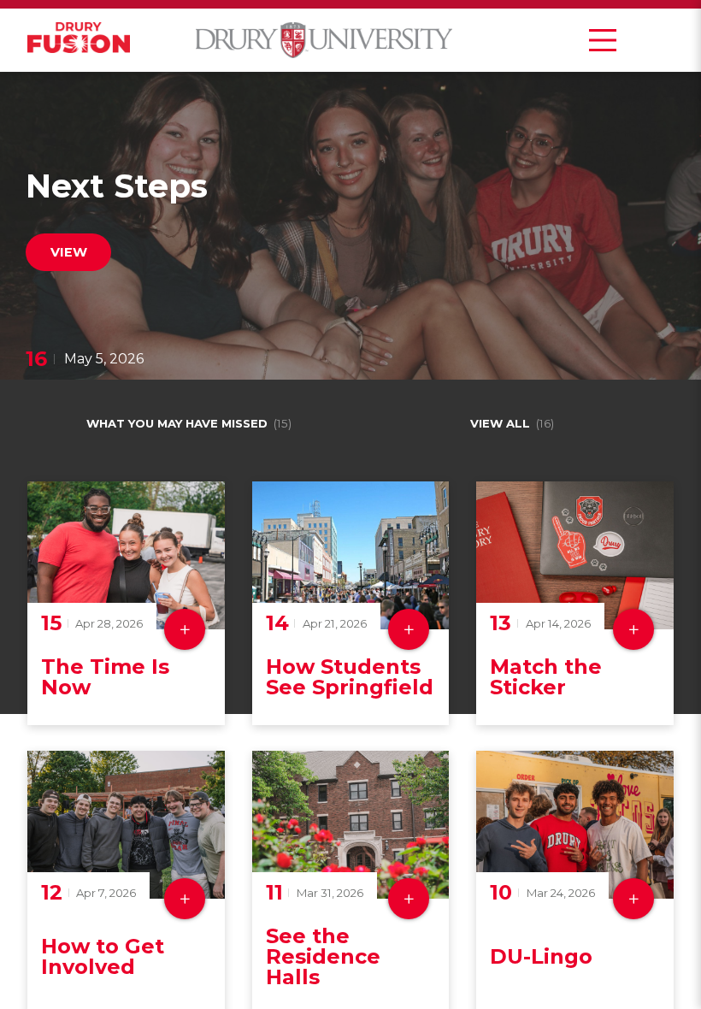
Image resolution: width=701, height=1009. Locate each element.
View (68, 252)
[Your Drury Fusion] (78, 40)
